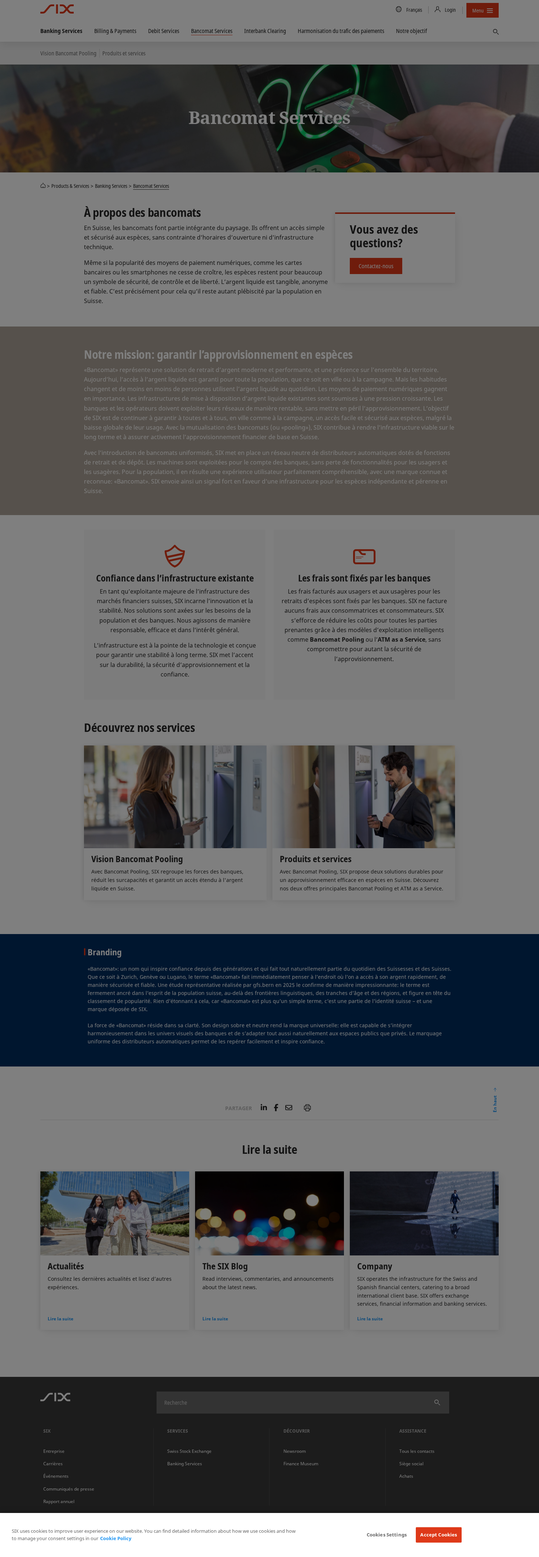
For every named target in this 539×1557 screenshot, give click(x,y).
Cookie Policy (115, 1538)
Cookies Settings (387, 1534)
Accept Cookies (438, 1534)
